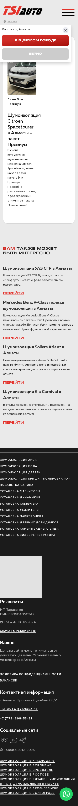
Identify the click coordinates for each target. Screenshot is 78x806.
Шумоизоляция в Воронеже (26, 765)
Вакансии (8, 680)
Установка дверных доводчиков (29, 522)
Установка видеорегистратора (27, 535)
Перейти (13, 293)
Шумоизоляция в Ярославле (26, 770)
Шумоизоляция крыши (20, 479)
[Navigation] (68, 12)
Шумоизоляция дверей (20, 472)
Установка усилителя (19, 510)
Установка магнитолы (20, 491)
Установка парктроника (22, 516)
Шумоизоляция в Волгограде (27, 793)
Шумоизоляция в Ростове (24, 774)
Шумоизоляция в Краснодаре (27, 761)
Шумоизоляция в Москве (36, 784)
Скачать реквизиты (18, 631)
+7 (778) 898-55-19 (16, 718)
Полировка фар (57, 479)
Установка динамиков (20, 497)
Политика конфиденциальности (30, 674)
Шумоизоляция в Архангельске (29, 788)
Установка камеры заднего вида (29, 529)
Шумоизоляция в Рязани (23, 779)
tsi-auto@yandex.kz (19, 709)
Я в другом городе (35, 40)
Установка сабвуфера (19, 504)
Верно (35, 54)
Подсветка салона (17, 485)
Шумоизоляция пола (18, 466)
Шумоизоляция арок (18, 460)
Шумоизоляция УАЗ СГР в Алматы (37, 268)
